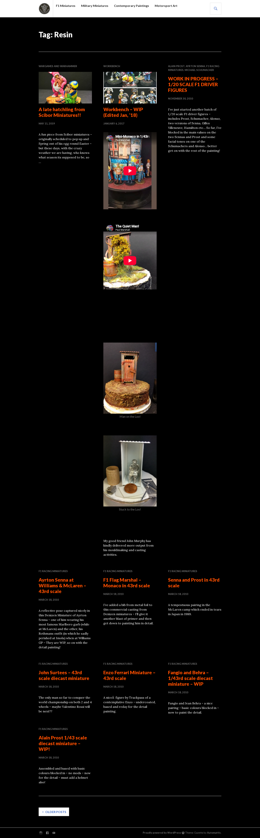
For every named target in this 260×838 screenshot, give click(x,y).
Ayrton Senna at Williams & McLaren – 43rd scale (62, 585)
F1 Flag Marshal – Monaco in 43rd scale (126, 582)
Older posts (55, 812)
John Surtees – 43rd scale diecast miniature (64, 675)
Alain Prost (176, 66)
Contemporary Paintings (131, 5)
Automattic (214, 832)
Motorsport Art (166, 5)
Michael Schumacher (199, 69)
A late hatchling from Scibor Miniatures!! (62, 112)
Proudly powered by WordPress (162, 832)
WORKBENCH (111, 66)
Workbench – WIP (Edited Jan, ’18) (123, 112)
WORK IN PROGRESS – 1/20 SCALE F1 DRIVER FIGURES (193, 84)
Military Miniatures (94, 5)
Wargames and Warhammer (58, 66)
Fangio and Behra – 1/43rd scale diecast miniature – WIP (190, 678)
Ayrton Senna (195, 66)
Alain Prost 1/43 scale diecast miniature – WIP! (63, 743)
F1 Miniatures (65, 5)
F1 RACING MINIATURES (53, 571)
